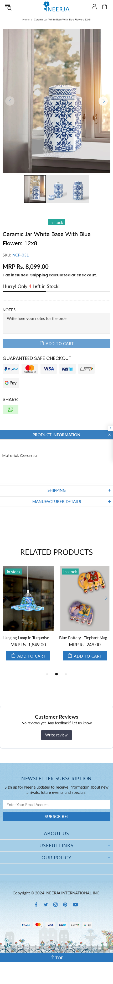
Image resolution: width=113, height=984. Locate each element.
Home (25, 19)
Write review (56, 735)
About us (56, 833)
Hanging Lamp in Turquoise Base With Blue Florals (28, 637)
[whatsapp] (10, 409)
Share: (10, 399)
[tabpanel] (28, 618)
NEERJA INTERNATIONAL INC (56, 6)
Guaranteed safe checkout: (38, 358)
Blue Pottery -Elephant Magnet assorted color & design (84, 637)
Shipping (39, 275)
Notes (9, 309)
